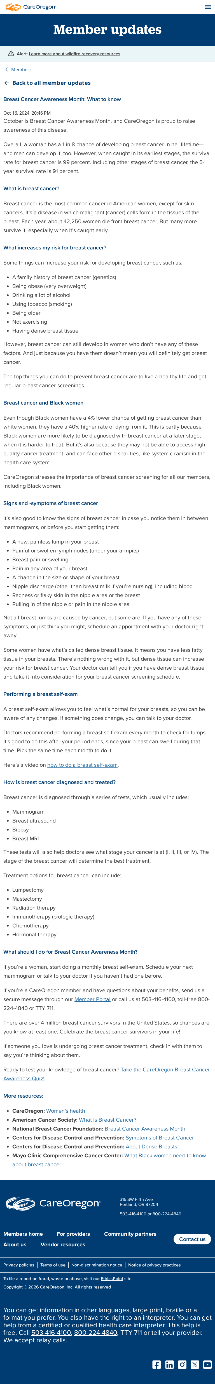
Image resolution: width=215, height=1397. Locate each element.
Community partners (130, 1234)
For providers (73, 1234)
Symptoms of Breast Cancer (160, 1137)
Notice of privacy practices (154, 1264)
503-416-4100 (133, 1213)
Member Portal (92, 999)
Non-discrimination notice (96, 1264)
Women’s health (65, 1111)
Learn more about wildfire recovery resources (74, 53)
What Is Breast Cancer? (107, 1120)
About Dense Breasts (151, 1146)
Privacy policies (18, 1264)
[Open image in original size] (29, 6)
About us (15, 1244)
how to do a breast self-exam (82, 765)
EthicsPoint (112, 1278)
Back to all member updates (51, 83)
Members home (23, 1234)
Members (21, 69)
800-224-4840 (167, 1213)
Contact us (192, 1239)
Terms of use (53, 1264)
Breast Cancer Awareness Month (145, 1129)
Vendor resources (63, 1244)
